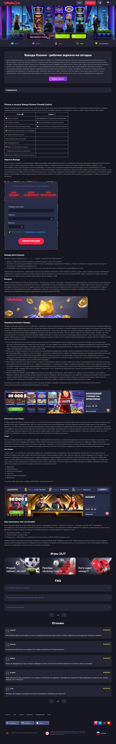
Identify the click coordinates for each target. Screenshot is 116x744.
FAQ (48, 714)
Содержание (40, 714)
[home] (12, 3)
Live (14, 714)
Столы (21, 714)
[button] (114, 23)
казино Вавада (30, 258)
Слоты (8, 714)
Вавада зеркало (58, 79)
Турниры (29, 714)
